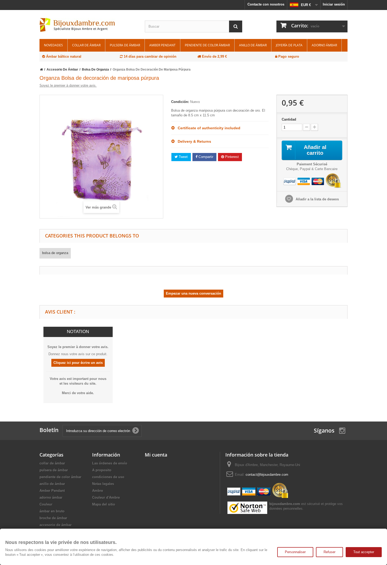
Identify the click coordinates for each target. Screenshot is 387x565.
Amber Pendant (162, 45)
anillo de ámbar (253, 45)
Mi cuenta (156, 455)
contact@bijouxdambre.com (267, 475)
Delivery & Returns (193, 141)
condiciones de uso (108, 477)
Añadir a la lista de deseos (317, 199)
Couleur (45, 504)
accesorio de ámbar (55, 525)
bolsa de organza (55, 253)
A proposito (101, 470)
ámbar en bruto (51, 511)
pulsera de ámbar (125, 45)
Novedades (53, 45)
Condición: (180, 102)
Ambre (97, 491)
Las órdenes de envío (109, 463)
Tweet (183, 157)
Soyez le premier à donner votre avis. (68, 85)
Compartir (205, 157)
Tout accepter (363, 552)
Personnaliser (295, 552)
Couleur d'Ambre (106, 497)
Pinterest (231, 157)
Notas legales (103, 484)
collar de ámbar (86, 45)
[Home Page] (41, 69)
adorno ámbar (324, 45)
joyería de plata (289, 45)
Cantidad (289, 119)
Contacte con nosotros (265, 4)
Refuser (329, 552)
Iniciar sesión (334, 4)
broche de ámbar (53, 518)
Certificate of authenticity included (207, 128)
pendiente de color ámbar (207, 45)
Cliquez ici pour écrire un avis (78, 363)
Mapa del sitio (103, 504)
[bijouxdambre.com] (88, 25)
